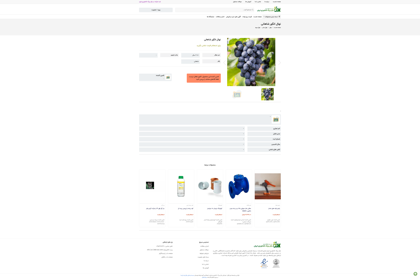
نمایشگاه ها (210, 17)
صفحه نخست (277, 2)
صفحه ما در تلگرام (167, 257)
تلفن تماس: (164, 246)
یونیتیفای (204, 277)
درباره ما (267, 2)
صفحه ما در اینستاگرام (166, 253)
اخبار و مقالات (220, 17)
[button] (279, 62)
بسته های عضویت (203, 257)
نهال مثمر (264, 28)
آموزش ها (248, 2)
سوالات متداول (237, 2)
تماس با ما (258, 2)
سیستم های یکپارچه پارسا (187, 275)
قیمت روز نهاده (247, 17)
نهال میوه (257, 28)
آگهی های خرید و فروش (233, 17)
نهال (270, 28)
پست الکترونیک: (160, 250)
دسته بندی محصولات (272, 17)
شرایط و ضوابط (204, 253)
